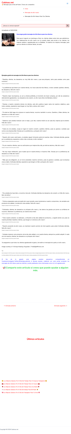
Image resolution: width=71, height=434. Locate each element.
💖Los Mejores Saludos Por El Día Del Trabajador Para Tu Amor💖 (21, 392)
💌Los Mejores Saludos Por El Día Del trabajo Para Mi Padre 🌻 (20, 389)
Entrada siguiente (60, 305)
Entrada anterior (10, 305)
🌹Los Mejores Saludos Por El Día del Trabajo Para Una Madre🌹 (20, 387)
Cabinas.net (8, 2)
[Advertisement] (35, 59)
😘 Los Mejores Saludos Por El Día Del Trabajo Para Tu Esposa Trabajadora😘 (24, 381)
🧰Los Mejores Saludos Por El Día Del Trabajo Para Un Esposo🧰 (21, 384)
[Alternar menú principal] (67, 3)
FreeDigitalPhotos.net (37, 246)
